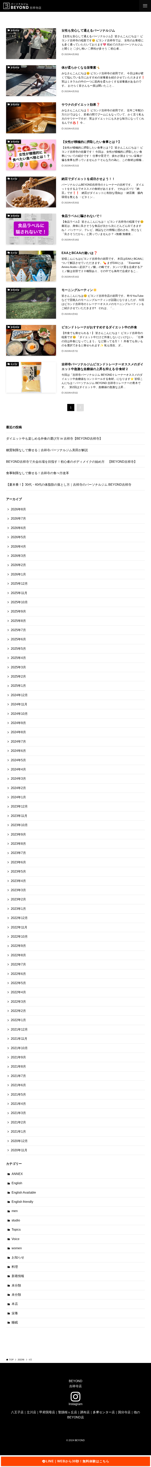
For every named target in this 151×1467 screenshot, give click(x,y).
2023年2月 (18, 899)
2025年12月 (19, 583)
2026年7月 (18, 518)
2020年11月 (19, 1150)
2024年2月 (18, 788)
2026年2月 (18, 565)
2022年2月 (18, 1010)
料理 (15, 1266)
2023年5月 (18, 871)
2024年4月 (18, 769)
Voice (15, 1239)
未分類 (16, 1285)
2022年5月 (18, 983)
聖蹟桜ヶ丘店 (67, 1412)
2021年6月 (18, 1085)
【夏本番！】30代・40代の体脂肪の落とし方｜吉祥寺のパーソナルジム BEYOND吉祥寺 (68, 484)
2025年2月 (18, 676)
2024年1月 (18, 797)
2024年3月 (18, 778)
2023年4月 (18, 881)
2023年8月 (18, 843)
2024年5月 (18, 760)
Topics (16, 1229)
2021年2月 (18, 1122)
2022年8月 (18, 955)
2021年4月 (18, 1103)
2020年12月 (19, 1141)
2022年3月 (18, 1001)
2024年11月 (19, 704)
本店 (15, 1304)
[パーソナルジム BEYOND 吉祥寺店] (22, 6)
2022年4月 (18, 992)
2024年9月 (18, 723)
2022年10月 (19, 936)
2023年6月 (18, 862)
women (17, 1248)
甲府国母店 (47, 1412)
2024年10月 (19, 713)
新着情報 (18, 1276)
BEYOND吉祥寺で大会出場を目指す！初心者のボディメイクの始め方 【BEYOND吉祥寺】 (71, 461)
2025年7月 (18, 630)
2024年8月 (18, 732)
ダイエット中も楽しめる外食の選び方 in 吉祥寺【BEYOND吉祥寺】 (54, 438)
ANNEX (17, 1174)
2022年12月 (19, 918)
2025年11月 (19, 593)
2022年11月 (19, 927)
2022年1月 (18, 1020)
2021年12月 (19, 1029)
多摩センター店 (104, 1412)
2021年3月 (18, 1113)
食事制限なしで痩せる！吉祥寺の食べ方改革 (37, 473)
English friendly (22, 1201)
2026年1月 (18, 574)
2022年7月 (18, 964)
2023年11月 (19, 815)
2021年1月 (18, 1131)
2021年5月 (18, 1094)
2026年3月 (18, 555)
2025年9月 (18, 611)
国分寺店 (124, 1412)
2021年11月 (19, 1038)
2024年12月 (19, 695)
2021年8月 (18, 1066)
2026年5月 (18, 537)
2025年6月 (18, 639)
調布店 (85, 1412)
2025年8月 (18, 620)
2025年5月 (18, 648)
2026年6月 (18, 528)
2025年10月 (19, 602)
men (15, 1211)
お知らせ (18, 1257)
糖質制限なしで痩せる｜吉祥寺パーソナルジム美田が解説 (47, 450)
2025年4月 (18, 658)
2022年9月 (18, 945)
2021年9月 (18, 1057)
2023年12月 (19, 806)
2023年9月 (18, 834)
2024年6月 (18, 750)
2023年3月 (18, 890)
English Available (24, 1192)
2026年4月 (18, 546)
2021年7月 (18, 1076)
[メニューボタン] (145, 6)
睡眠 (15, 1322)
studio (16, 1220)
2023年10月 (19, 825)
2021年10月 (19, 1048)
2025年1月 (18, 685)
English (17, 1183)
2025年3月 (18, 667)
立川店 (31, 1412)
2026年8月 (18, 509)
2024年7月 (18, 741)
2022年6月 (18, 973)
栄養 (15, 1313)
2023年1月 (18, 908)
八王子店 (17, 1412)
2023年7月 (18, 853)
